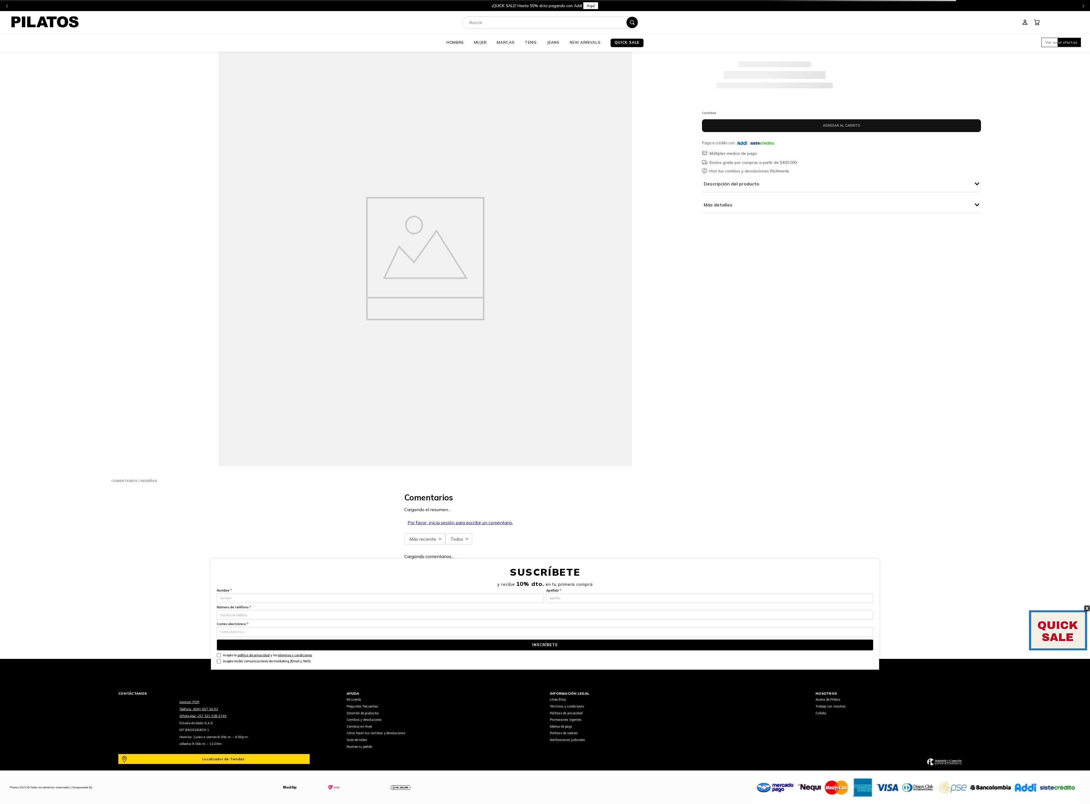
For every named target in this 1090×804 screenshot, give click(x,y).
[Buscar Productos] (632, 22)
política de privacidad (254, 655)
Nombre (224, 590)
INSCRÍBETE (545, 644)
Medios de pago (561, 726)
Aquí (624, 5)
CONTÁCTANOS (132, 693)
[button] (1061, 43)
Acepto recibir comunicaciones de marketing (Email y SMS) (267, 661)
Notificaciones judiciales (567, 740)
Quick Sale (627, 42)
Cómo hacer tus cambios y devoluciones (376, 733)
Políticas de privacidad (566, 713)
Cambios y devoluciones (364, 720)
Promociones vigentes (566, 720)
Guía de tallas (357, 740)
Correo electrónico (232, 624)
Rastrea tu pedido (359, 747)
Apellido (553, 590)
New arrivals (585, 42)
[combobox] (550, 22)
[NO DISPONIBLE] (841, 125)
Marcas (506, 42)
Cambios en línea (359, 726)
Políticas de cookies (564, 733)
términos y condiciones (295, 655)
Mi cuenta (354, 699)
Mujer (480, 42)
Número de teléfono (234, 607)
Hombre (455, 42)
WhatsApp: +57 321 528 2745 (203, 716)
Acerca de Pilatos (828, 699)
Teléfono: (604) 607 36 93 (198, 709)
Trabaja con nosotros (831, 706)
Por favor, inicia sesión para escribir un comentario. (460, 522)
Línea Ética (558, 699)
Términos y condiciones (567, 706)
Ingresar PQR (189, 702)
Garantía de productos (363, 713)
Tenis (531, 42)
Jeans (553, 42)
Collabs (821, 713)
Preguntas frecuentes (362, 706)
